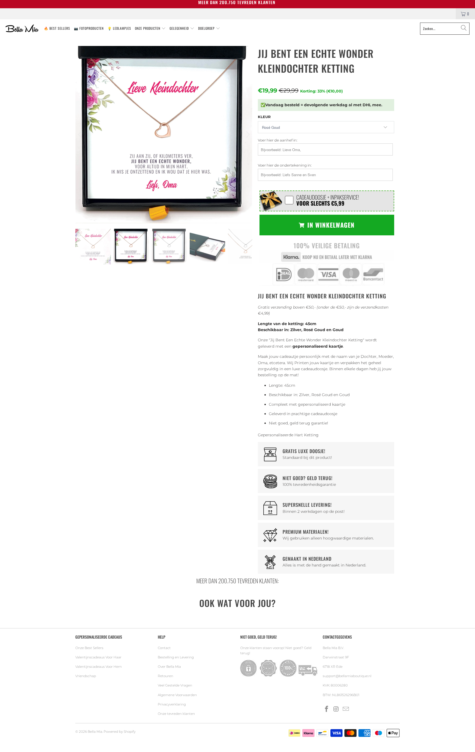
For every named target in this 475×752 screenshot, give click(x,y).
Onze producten (148, 28)
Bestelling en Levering (176, 657)
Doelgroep (207, 28)
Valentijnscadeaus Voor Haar (98, 657)
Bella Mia (95, 731)
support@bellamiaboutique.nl (347, 676)
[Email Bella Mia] (346, 709)
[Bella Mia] (21, 28)
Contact (164, 648)
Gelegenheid (180, 28)
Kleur (264, 117)
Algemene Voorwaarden (177, 695)
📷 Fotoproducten (89, 28)
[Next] (247, 134)
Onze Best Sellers (89, 648)
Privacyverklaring (172, 704)
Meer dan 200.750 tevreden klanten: (237, 580)
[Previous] (80, 134)
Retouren (165, 676)
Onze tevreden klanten (176, 714)
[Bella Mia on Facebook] (327, 709)
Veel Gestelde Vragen (175, 685)
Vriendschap (85, 676)
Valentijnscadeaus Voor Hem (98, 666)
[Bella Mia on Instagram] (336, 709)
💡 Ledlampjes (119, 28)
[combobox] (445, 29)
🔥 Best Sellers (57, 28)
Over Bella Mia (169, 666)
